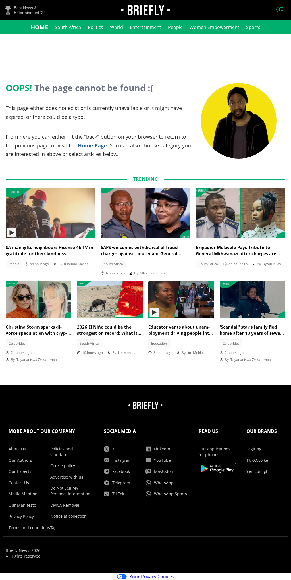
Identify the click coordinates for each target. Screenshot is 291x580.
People (175, 27)
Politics (95, 27)
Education (159, 343)
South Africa (68, 27)
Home (39, 27)
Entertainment (145, 27)
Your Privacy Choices (152, 576)
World (116, 27)
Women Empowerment (214, 27)
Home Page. (93, 145)
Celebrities (17, 343)
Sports (253, 27)
